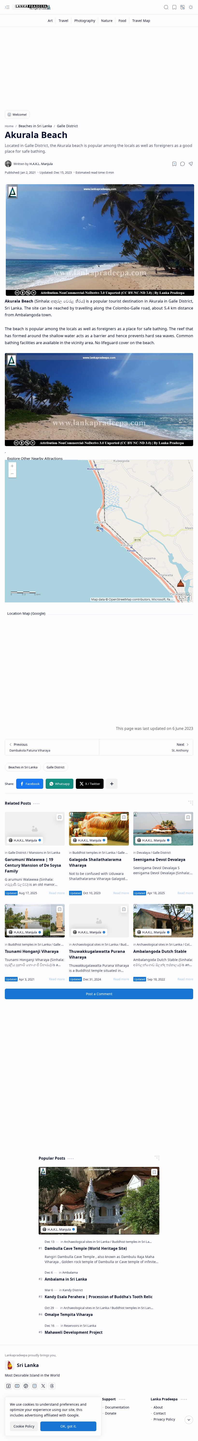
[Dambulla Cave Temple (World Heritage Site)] (99, 1200)
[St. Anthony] (146, 747)
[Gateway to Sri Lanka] (31, 7)
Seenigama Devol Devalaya (159, 859)
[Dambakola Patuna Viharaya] (52, 747)
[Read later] (174, 163)
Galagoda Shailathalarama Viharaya (95, 862)
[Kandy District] (73, 1290)
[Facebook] (8, 1386)
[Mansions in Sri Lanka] (44, 852)
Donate (110, 1413)
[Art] (50, 20)
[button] (7, 7)
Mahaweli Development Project (74, 1332)
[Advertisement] (99, 65)
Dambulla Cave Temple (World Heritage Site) (86, 1248)
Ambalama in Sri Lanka (66, 1279)
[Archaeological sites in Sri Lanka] (96, 944)
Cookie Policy (24, 1426)
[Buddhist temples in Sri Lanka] (94, 852)
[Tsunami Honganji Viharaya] (35, 921)
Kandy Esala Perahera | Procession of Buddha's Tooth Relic (99, 1296)
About (158, 1407)
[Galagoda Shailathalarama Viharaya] (99, 829)
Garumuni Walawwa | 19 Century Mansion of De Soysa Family (33, 865)
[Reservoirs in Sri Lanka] (80, 1325)
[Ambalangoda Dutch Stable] (163, 921)
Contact (160, 1413)
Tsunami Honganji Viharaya (32, 951)
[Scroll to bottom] (188, 1420)
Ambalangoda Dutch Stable (159, 951)
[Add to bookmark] (60, 817)
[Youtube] (17, 1386)
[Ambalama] (70, 1272)
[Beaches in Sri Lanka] (23, 767)
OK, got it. (68, 1426)
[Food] (122, 20)
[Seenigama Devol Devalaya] (163, 829)
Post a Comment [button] (99, 994)
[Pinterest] (25, 1386)
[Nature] (107, 20)
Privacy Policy (164, 1419)
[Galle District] (55, 767)
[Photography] (84, 20)
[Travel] (63, 20)
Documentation (117, 1407)
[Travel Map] (141, 20)
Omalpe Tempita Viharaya (69, 1314)
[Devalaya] (144, 852)
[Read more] (57, 893)
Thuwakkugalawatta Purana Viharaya (97, 954)
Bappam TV (184, 1431)
